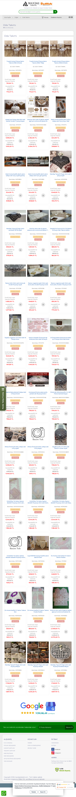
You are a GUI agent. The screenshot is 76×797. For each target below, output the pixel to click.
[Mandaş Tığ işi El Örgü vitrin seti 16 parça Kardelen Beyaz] (61, 652)
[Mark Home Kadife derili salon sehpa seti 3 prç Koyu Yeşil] (61, 107)
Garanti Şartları (9, 748)
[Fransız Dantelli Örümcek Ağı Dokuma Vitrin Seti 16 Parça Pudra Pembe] (38, 325)
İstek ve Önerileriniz (34, 745)
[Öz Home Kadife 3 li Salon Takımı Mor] (15, 598)
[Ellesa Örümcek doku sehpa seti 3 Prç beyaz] (38, 434)
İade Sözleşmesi (9, 756)
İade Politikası (8, 753)
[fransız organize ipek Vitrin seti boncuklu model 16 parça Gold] (38, 270)
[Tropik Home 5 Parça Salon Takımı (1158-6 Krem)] (15, 49)
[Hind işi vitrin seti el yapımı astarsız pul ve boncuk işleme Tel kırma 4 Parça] (38, 216)
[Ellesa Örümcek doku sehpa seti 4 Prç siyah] (15, 434)
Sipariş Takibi (32, 748)
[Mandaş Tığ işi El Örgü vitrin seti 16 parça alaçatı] (38, 652)
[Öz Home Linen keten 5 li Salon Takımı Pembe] (61, 543)
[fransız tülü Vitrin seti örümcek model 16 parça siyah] (15, 270)
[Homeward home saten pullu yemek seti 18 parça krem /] (38, 379)
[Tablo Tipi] (72, 17)
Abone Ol (69, 727)
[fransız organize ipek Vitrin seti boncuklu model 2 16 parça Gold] (61, 270)
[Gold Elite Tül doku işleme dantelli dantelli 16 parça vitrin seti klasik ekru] (15, 543)
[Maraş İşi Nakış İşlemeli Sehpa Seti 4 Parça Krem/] (15, 379)
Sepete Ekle (20, 86)
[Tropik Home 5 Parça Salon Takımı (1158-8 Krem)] (61, 49)
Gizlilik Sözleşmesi (10, 745)
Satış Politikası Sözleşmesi (12, 758)
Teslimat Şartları (9, 750)
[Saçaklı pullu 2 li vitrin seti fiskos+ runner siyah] (61, 434)
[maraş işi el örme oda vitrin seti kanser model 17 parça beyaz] (15, 107)
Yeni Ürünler (8, 761)
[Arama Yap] (55, 12)
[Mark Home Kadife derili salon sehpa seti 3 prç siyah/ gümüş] (15, 161)
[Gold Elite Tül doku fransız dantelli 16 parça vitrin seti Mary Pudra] (61, 489)
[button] (45, 17)
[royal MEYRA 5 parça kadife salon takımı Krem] (38, 543)
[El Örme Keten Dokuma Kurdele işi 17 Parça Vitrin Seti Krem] (61, 325)
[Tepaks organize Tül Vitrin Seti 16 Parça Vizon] (15, 325)
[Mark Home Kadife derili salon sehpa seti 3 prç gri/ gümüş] (38, 161)
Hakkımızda (55, 743)
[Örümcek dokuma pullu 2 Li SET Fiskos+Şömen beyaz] (61, 379)
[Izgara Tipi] (69, 17)
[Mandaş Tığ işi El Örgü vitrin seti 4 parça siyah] (61, 161)
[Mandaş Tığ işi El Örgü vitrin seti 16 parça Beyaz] (15, 652)
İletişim (53, 745)
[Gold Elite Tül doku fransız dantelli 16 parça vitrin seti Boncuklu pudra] (15, 489)
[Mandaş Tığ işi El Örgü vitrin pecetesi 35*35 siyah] (15, 216)
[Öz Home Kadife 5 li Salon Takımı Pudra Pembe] (38, 598)
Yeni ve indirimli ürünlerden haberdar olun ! (19, 727)
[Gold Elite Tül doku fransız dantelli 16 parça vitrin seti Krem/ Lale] (38, 489)
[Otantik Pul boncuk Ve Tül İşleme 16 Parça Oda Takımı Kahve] (61, 216)
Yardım (30, 743)
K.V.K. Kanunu (8, 743)
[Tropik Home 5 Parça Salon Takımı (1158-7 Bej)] (38, 49)
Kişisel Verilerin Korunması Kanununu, (26, 786)
